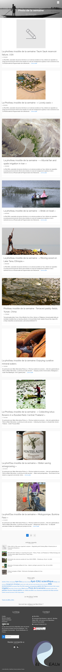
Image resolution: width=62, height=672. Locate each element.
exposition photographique (31, 586)
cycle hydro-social (32, 584)
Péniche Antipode (13, 590)
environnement (7, 586)
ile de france (50, 586)
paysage (26, 588)
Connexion (4, 621)
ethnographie (14, 586)
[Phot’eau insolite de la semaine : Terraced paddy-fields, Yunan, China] (31, 291)
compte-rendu (22, 584)
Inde (54, 586)
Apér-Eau (18, 581)
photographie (48, 588)
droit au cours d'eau (44, 584)
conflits (27, 584)
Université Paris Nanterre (10, 592)
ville (16, 592)
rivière (23, 590)
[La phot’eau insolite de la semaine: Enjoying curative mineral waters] (31, 343)
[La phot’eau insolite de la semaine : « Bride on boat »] (31, 194)
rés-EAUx (31, 590)
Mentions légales (6, 618)
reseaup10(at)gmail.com (40, 624)
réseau (35, 590)
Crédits (4, 616)
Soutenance (39, 590)
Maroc (13, 588)
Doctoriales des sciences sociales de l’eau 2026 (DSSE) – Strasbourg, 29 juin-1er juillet (30, 559)
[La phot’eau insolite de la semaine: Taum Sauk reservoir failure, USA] (31, 33)
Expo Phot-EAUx (21, 586)
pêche (20, 590)
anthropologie (12, 581)
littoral (10, 588)
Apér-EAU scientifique (42, 581)
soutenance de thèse (48, 590)
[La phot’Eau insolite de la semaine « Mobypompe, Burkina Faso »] (31, 496)
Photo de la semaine (36, 588)
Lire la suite (34, 63)
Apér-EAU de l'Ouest (26, 581)
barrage (55, 581)
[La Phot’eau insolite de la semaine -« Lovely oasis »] (31, 85)
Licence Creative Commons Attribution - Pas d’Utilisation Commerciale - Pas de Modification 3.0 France (15, 630)
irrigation (5, 588)
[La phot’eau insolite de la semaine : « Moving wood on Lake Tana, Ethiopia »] (31, 241)
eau (50, 583)
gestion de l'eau (42, 586)
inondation (57, 586)
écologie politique (20, 592)
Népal (23, 588)
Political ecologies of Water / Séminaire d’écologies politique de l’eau (25, 571)
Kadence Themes (21, 669)
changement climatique (13, 584)
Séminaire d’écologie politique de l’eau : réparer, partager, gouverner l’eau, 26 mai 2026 (30, 565)
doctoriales (38, 584)
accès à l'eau (5, 581)
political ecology (54, 588)
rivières (27, 590)
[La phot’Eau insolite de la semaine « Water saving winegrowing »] (31, 445)
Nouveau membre (17, 588)
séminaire (56, 590)
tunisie (3, 592)
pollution (4, 590)
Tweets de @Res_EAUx (8, 600)
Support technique (6, 620)
